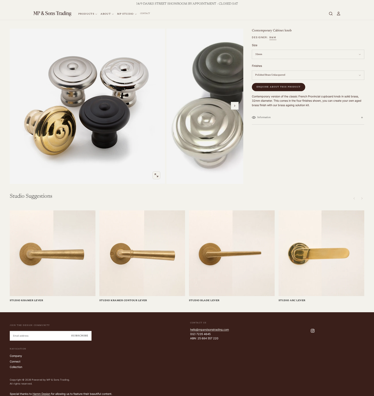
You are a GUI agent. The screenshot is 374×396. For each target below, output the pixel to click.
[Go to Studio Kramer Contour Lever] (142, 253)
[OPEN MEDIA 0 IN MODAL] (156, 175)
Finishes (257, 65)
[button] (330, 14)
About (106, 14)
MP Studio (125, 14)
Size (254, 45)
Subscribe (79, 336)
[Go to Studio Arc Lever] (321, 253)
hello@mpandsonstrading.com (209, 329)
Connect (15, 361)
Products (86, 14)
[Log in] (338, 14)
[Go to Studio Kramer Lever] (52, 253)
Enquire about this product (279, 87)
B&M (272, 37)
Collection (16, 367)
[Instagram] (312, 330)
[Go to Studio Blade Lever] (232, 253)
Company (16, 355)
